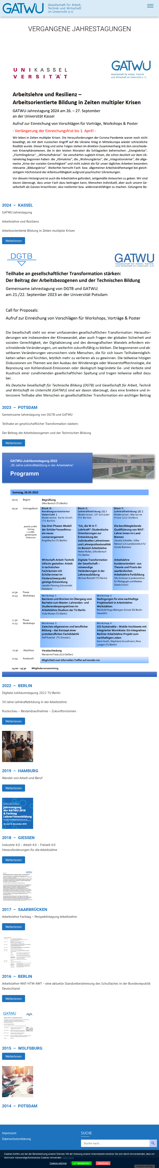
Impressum (9, 1133)
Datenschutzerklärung (16, 1139)
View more (68, 1157)
